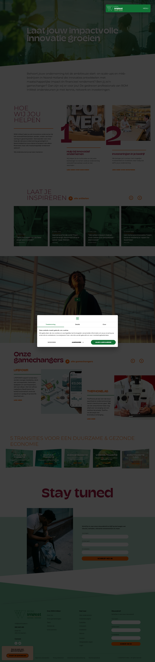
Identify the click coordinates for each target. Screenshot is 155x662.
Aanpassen (76, 342)
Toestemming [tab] (50, 324)
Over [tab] (104, 324)
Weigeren (52, 342)
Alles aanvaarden (103, 342)
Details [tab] (77, 324)
